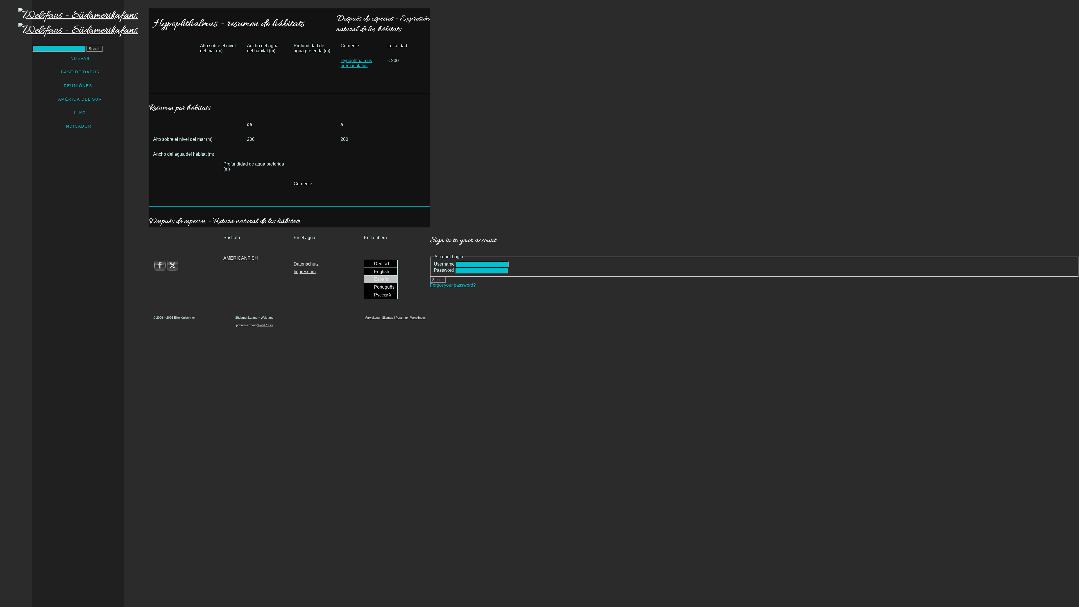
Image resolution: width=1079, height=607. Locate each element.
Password (444, 270)
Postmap (402, 317)
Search (94, 49)
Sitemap (387, 317)
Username (444, 264)
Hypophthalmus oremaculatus (356, 63)
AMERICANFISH (240, 258)
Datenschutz (306, 264)
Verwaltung (372, 317)
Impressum (305, 271)
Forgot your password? (453, 285)
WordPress (265, 325)
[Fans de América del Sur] (78, 23)
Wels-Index (418, 317)
